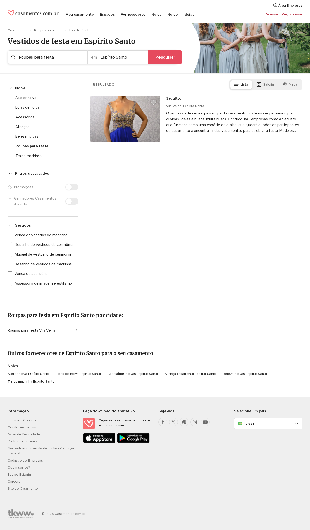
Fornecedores (133, 14)
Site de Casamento (23, 488)
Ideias (189, 14)
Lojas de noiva (27, 107)
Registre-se (291, 14)
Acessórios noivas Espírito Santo (133, 374)
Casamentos (18, 30)
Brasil (249, 424)
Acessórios (25, 117)
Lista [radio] (244, 85)
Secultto (174, 98)
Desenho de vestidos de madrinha (43, 264)
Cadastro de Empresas (25, 460)
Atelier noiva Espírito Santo (28, 374)
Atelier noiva (26, 97)
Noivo (172, 14)
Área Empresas (289, 5)
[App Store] (99, 442)
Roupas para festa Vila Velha (31, 330)
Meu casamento (79, 14)
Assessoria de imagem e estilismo (43, 283)
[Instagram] (194, 422)
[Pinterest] (184, 422)
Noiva (156, 14)
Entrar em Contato (22, 420)
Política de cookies (22, 441)
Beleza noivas (27, 136)
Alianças (23, 126)
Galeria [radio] (268, 85)
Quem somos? (19, 467)
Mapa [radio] (293, 85)
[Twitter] (173, 422)
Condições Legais (22, 427)
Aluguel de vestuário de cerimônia (43, 254)
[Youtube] (205, 422)
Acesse (271, 14)
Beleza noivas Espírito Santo (245, 374)
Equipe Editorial (19, 474)
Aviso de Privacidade (24, 434)
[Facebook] (162, 422)
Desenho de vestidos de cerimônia (44, 244)
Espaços (107, 14)
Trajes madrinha (29, 155)
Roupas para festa (48, 30)
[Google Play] (133, 442)
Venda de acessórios (32, 273)
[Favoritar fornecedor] (153, 102)
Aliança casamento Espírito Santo (190, 374)
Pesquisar (165, 57)
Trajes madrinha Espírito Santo (31, 381)
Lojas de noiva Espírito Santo (78, 374)
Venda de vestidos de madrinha (41, 235)
